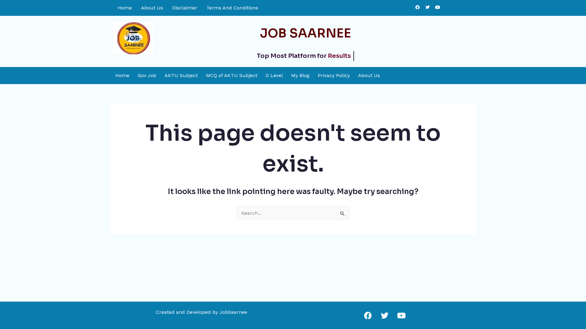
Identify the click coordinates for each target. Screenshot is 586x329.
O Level (274, 75)
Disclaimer (184, 8)
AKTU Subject (181, 75)
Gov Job (147, 75)
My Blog (300, 75)
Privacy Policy (334, 75)
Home (125, 8)
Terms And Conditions (232, 8)
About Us (152, 8)
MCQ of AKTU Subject (231, 75)
